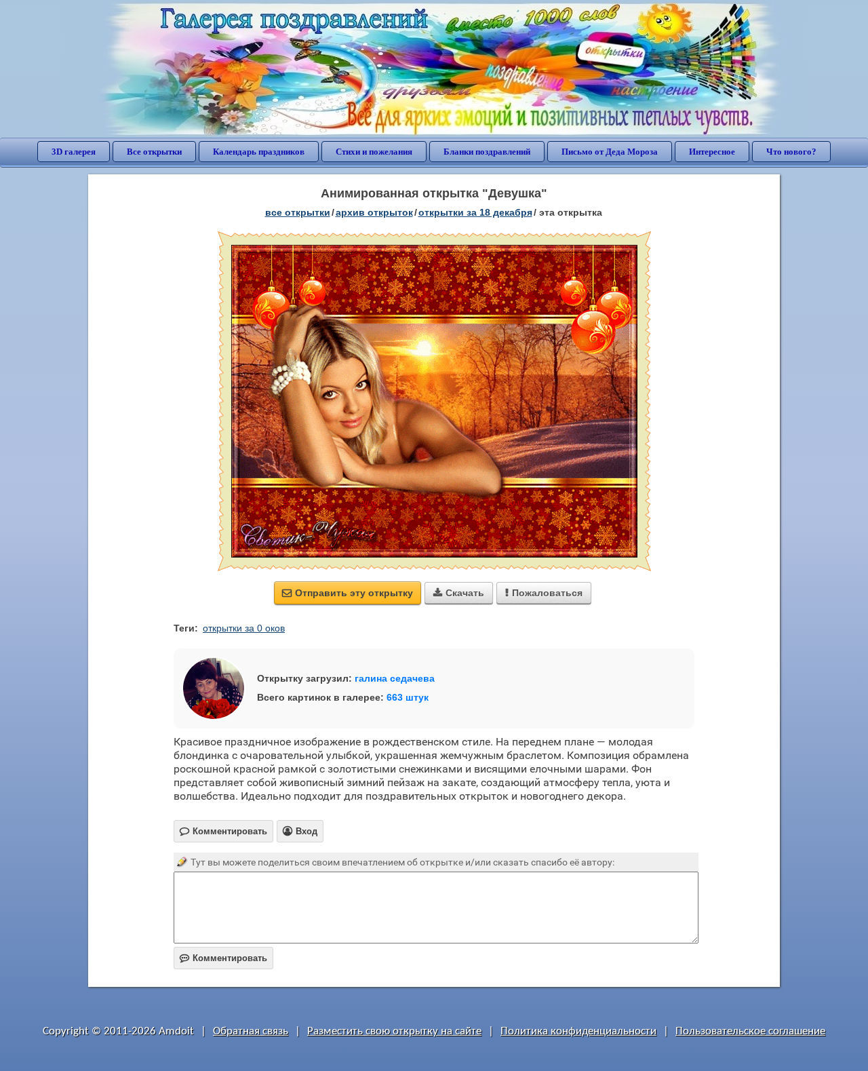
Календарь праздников (258, 152)
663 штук (408, 697)
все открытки (297, 212)
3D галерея (74, 152)
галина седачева (395, 678)
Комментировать (223, 958)
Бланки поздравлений (486, 152)
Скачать (458, 592)
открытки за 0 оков (244, 628)
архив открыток (374, 212)
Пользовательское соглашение (750, 1031)
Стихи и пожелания (374, 152)
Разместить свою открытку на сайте (394, 1031)
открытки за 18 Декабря (475, 212)
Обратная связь (250, 1031)
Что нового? (791, 152)
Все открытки (154, 152)
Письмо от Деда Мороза (609, 152)
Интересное (712, 152)
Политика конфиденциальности (578, 1031)
